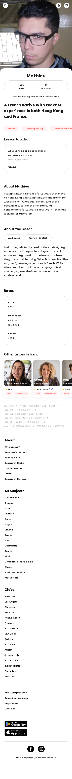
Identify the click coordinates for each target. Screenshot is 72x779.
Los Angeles (12, 601)
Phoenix (9, 623)
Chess (8, 567)
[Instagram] (41, 749)
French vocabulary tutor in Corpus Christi (24, 418)
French (8, 540)
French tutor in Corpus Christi (18, 410)
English (9, 524)
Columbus (10, 671)
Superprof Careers (15, 479)
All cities (10, 676)
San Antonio (12, 628)
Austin (8, 649)
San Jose (10, 644)
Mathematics (13, 497)
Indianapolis (12, 665)
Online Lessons (13, 468)
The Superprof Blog (16, 692)
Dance (8, 535)
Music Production (15, 572)
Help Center (12, 703)
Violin (8, 556)
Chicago (10, 607)
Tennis (8, 551)
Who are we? (12, 447)
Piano (8, 508)
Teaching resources (16, 698)
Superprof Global (15, 463)
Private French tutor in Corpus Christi (37, 406)
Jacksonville (12, 655)
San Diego (11, 633)
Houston (10, 612)
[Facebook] (30, 749)
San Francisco (13, 660)
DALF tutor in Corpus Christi (50, 426)
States (9, 473)
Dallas (9, 639)
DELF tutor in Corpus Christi (17, 426)
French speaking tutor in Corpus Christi (23, 414)
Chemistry (11, 545)
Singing (9, 503)
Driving (9, 529)
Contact (10, 708)
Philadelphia (12, 617)
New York (10, 596)
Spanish (9, 513)
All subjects (11, 577)
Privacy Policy (13, 457)
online (12, 166)
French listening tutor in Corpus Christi (23, 422)
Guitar (9, 519)
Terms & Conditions (16, 452)
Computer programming (19, 561)
